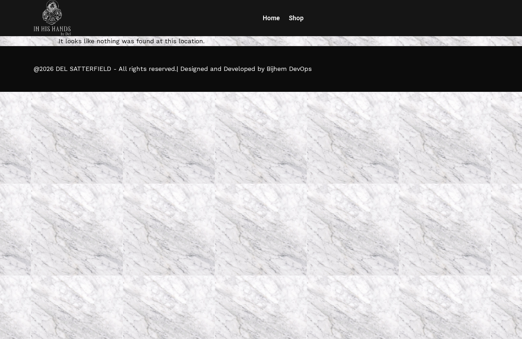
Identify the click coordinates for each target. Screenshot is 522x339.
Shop (296, 18)
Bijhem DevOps (289, 68)
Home (271, 18)
